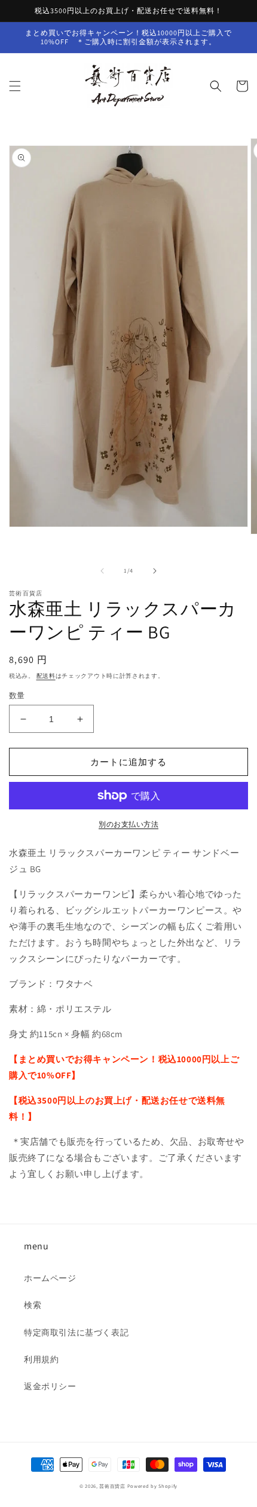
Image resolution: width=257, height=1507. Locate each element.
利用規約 (41, 1359)
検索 (32, 1305)
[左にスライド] (102, 571)
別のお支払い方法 (128, 824)
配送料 (46, 676)
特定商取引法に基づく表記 (76, 1332)
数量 (17, 695)
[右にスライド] (155, 571)
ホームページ (50, 1278)
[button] (15, 86)
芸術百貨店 (112, 1485)
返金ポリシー (50, 1386)
